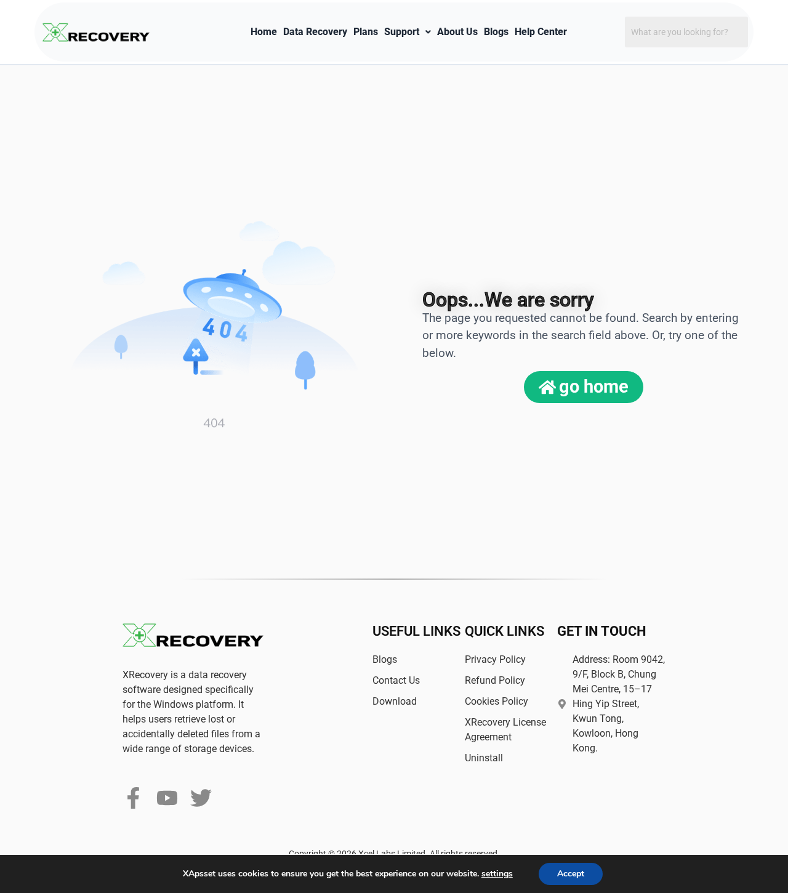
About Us (457, 32)
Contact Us (396, 680)
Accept (570, 873)
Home (264, 32)
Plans (365, 32)
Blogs (496, 32)
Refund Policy (495, 680)
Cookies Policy (496, 701)
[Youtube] (167, 798)
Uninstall (484, 758)
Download (394, 701)
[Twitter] (201, 798)
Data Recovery (315, 32)
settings (497, 873)
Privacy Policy (495, 659)
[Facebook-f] (133, 798)
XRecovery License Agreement (505, 729)
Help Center (541, 32)
